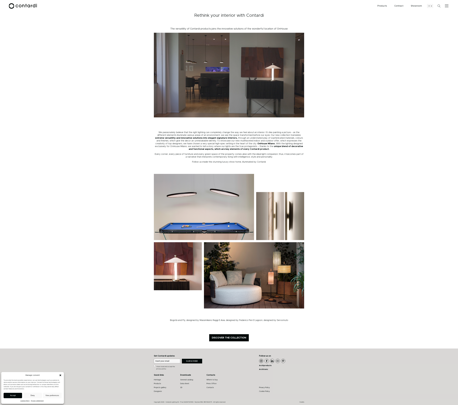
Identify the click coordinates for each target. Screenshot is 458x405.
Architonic (263, 369)
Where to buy (212, 380)
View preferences (52, 395)
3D (181, 387)
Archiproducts (265, 365)
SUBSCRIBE (192, 361)
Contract (398, 6)
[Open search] (439, 6)
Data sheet (184, 383)
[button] (60, 375)
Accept (13, 395)
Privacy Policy (264, 387)
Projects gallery (160, 387)
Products (382, 6)
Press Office (211, 383)
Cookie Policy (25, 400)
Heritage (157, 380)
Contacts (210, 387)
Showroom (416, 6)
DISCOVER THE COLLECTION (229, 338)
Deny (33, 395)
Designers (158, 391)
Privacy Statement (37, 400)
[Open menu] (447, 6)
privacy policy (161, 369)
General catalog (186, 380)
